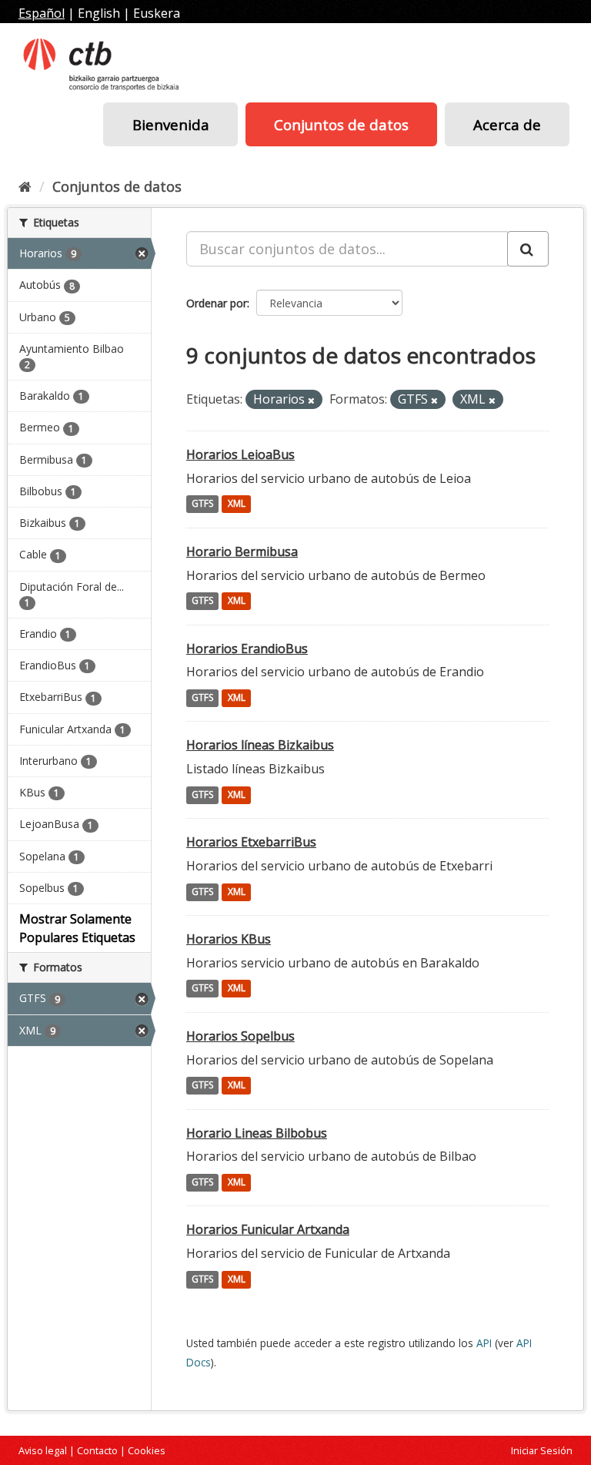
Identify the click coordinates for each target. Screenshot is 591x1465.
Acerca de (507, 124)
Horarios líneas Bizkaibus (260, 744)
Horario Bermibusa (242, 551)
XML (236, 504)
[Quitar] (311, 400)
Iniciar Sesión (542, 1450)
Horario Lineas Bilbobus (256, 1133)
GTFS (202, 504)
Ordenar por (216, 303)
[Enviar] (528, 249)
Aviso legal (42, 1450)
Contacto (97, 1450)
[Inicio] (25, 186)
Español (41, 13)
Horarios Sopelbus (240, 1036)
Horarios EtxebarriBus (251, 841)
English (99, 13)
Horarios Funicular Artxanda (267, 1229)
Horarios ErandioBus (247, 648)
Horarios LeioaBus (240, 454)
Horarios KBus (228, 938)
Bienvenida (170, 124)
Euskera (156, 13)
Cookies (146, 1450)
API (484, 1343)
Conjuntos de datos (341, 124)
